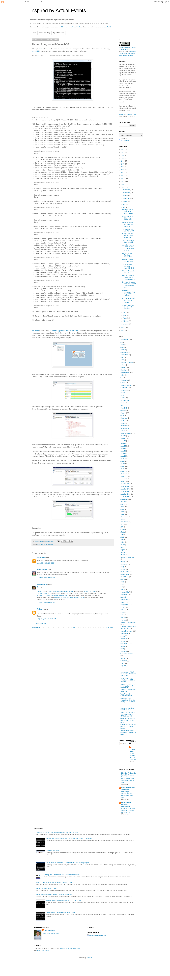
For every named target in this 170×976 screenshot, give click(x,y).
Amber (122, 347)
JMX (49, 591)
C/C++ (122, 375)
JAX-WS (123, 504)
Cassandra (124, 380)
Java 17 (123, 453)
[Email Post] (58, 541)
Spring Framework (126, 631)
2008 (123, 327)
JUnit (122, 540)
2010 (123, 184)
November (126, 193)
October (125, 195)
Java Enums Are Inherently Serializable (127, 218)
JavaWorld (107, 27)
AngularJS (124, 352)
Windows (123, 661)
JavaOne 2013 (125, 491)
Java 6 (122, 461)
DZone (63, 27)
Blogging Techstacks (128, 773)
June (124, 207)
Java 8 (122, 466)
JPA (121, 527)
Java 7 (122, 464)
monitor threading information (63, 591)
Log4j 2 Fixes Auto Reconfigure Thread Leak (127, 795)
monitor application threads (61, 331)
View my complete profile (50, 933)
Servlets (123, 620)
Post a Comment (40, 623)
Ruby (122, 612)
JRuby (122, 532)
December (126, 190)
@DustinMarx (42, 584)
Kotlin (122, 542)
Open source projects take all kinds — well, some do (127, 720)
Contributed (124, 388)
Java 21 (123, 459)
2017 (123, 164)
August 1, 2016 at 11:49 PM (46, 619)
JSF (121, 534)
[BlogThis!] (64, 541)
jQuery (122, 529)
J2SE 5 (122, 431)
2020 (123, 155)
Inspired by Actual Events (58, 10)
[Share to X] (67, 541)
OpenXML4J (124, 577)
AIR (121, 342)
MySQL (122, 562)
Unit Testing (124, 644)
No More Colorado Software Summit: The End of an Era (129, 284)
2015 (123, 170)
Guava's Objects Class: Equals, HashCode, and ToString (55, 882)
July (124, 204)
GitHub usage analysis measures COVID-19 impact (128, 726)
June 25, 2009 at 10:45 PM (46, 602)
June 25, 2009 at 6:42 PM (46, 563)
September (126, 198)
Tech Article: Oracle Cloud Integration (126, 695)
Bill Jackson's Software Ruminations (126, 804)
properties (123, 597)
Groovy (122, 413)
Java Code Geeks (75, 27)
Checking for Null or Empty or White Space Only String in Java (57, 833)
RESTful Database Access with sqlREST (128, 300)
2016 (123, 167)
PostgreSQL (124, 592)
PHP (122, 584)
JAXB (122, 507)
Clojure (122, 383)
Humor (122, 423)
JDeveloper (124, 517)
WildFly (122, 658)
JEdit (122, 519)
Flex (121, 405)
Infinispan (123, 426)
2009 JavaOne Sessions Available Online (128, 266)
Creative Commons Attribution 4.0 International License (127, 54)
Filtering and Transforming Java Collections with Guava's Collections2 (69, 839)
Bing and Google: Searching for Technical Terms (128, 277)
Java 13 (123, 443)
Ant (121, 357)
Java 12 (123, 441)
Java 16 (123, 451)
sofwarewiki (41, 557)
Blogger (89, 958)
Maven (122, 555)
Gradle (122, 410)
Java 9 (122, 469)
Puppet (122, 602)
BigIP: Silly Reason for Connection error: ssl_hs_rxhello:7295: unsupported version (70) (128, 778)
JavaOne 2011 (125, 486)
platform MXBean (90, 591)
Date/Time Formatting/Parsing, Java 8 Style (60, 912)
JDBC (122, 514)
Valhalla (123, 646)
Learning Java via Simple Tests (128, 260)
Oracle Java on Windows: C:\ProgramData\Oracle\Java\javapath (67, 863)
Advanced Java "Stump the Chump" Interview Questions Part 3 (128, 810)
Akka (122, 345)
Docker (122, 393)
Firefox (122, 403)
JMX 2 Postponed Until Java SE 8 (128, 241)
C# (121, 377)
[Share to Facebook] (69, 541)
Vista (122, 649)
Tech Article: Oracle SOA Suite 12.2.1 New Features (127, 680)
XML (122, 663)
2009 (123, 187)
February (126, 321)
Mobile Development (127, 557)
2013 (123, 175)
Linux (122, 547)
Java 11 (123, 438)
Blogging (123, 370)
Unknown (40, 609)
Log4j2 (122, 550)
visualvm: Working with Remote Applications (69, 597)
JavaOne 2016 (125, 496)
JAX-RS (123, 502)
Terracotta (123, 639)
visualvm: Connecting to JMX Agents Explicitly (52, 595)
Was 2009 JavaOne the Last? (129, 272)
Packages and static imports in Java (127, 709)
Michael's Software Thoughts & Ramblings (128, 790)
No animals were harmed (127, 114)
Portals (122, 589)
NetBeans (123, 564)
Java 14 (123, 446)
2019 (123, 158)
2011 (123, 181)
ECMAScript (124, 400)
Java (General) (42, 544)
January (125, 324)
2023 (123, 149)
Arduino (123, 365)
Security (123, 617)
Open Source (124, 572)
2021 (123, 152)
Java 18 (123, 456)
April (124, 315)
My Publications (58, 33)
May (124, 312)
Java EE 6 (123, 474)
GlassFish (123, 408)
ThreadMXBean (42, 593)
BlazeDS (123, 367)
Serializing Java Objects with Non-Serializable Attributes (61, 875)
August (125, 201)
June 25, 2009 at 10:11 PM (46, 577)
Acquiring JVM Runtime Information (127, 255)
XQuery (123, 666)
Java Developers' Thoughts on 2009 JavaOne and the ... (128, 247)
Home (34, 33)
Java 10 (123, 436)
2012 (123, 178)
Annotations (124, 355)
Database (123, 390)
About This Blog (44, 33)
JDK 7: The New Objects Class (46, 888)
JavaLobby (76, 948)
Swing (122, 636)
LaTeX (122, 545)
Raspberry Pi (124, 605)
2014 (123, 173)
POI (121, 587)
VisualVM (35, 51)
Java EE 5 (123, 471)
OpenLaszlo (124, 574)
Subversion (124, 634)
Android (123, 350)
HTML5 (122, 421)
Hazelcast (123, 418)
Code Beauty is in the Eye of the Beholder (128, 307)
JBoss (122, 512)
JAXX (122, 509)
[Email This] (62, 541)
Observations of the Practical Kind (132, 753)
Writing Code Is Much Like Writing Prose (127, 211)
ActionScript (124, 339)
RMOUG (123, 610)
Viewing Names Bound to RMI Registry (127, 224)
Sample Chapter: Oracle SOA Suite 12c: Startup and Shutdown (128, 700)
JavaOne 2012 (125, 489)
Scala (122, 615)
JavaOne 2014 (125, 494)
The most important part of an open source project (128, 732)
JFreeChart (124, 522)
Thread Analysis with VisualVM (128, 230)
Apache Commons (126, 362)
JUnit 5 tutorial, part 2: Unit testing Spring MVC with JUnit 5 (127, 714)
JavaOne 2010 (125, 484)
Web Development (126, 654)
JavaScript (124, 499)
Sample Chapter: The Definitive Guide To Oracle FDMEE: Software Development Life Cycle (128, 687)
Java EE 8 (123, 479)
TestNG (122, 641)
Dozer (122, 395)
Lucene (123, 552)
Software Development (128, 622)
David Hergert (42, 570)
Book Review (124, 372)
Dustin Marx (125, 49)
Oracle (122, 579)
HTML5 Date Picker (52, 851)
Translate (127, 140)
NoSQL (122, 569)
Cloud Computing (126, 385)
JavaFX (123, 481)
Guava (122, 415)
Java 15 (123, 448)
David (39, 587)
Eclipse (122, 398)
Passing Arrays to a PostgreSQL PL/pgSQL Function (63, 900)
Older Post (109, 627)
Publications (124, 600)
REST (122, 607)
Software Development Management (128, 627)
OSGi (122, 582)
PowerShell (124, 595)
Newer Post (36, 627)
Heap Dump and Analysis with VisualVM (128, 235)
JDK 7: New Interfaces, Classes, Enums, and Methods (54, 894)
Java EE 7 (123, 476)
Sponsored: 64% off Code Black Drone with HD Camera (128, 673)
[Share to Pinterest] (72, 541)
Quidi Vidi (133, 759)
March (125, 318)
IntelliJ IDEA (124, 428)
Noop (122, 567)
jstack (41, 49)
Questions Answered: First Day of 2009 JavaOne (128, 293)
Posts (123, 744)
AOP (122, 360)
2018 (123, 161)
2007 (123, 330)
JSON (122, 537)
